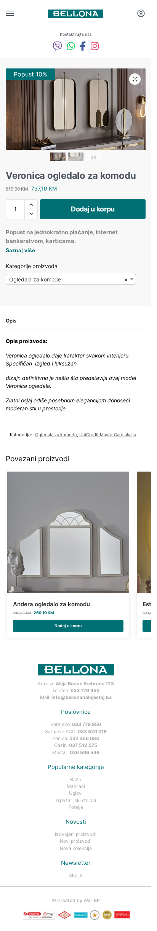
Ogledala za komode (56, 434)
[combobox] (71, 279)
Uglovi (76, 793)
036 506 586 (84, 752)
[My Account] (141, 14)
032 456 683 (84, 738)
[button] (135, 79)
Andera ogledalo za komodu (51, 604)
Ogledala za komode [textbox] (68, 279)
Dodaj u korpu (93, 209)
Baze (75, 779)
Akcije (75, 875)
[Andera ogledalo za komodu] (68, 532)
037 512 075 (83, 745)
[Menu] (17, 13)
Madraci (76, 786)
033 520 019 (92, 731)
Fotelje (76, 807)
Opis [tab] (11, 321)
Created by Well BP (78, 900)
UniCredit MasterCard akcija (107, 434)
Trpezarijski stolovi (75, 800)
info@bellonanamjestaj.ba (81, 697)
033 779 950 (84, 690)
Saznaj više (20, 250)
